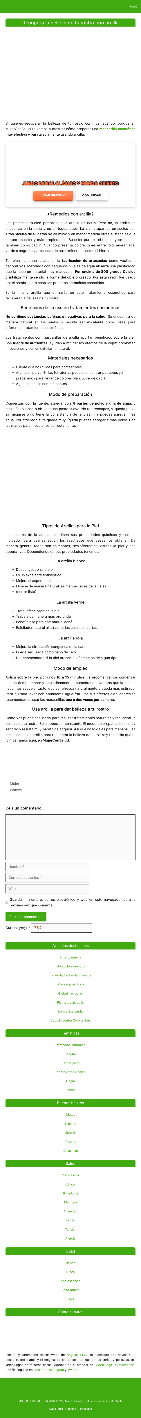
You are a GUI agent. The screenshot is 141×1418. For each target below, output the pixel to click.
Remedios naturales (70, 1045)
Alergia (70, 1238)
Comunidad (91, 195)
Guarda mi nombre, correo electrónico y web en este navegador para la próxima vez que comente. (73, 902)
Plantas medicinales (70, 1072)
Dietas (70, 1114)
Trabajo (70, 1142)
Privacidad (85, 1408)
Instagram (56, 1370)
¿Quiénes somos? (97, 1401)
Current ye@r (18, 928)
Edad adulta (70, 1290)
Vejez (70, 1299)
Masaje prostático (70, 984)
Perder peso (70, 1063)
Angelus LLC (76, 1355)
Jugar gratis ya (53, 195)
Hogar (70, 1081)
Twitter (72, 1370)
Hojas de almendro (71, 966)
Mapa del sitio (74, 1401)
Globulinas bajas (70, 993)
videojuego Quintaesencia (115, 1365)
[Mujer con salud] (11, 6)
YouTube (41, 1370)
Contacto (117, 1401)
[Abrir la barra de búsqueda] (114, 6)
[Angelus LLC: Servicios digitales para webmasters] (70, 759)
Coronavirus (70, 1175)
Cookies (70, 1408)
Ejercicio (70, 1133)
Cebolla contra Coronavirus (70, 1020)
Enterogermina (70, 957)
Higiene (70, 1124)
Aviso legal (56, 1408)
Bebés (70, 1263)
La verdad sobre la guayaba (70, 975)
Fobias (70, 1090)
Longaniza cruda (70, 1011)
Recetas (71, 1054)
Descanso (70, 1151)
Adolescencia (70, 1281)
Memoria (70, 1202)
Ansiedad (71, 1211)
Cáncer (70, 1184)
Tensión (70, 1229)
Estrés (70, 1220)
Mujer (14, 784)
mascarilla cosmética (117, 129)
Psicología (70, 1193)
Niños (70, 1272)
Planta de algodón (70, 1002)
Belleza (16, 790)
